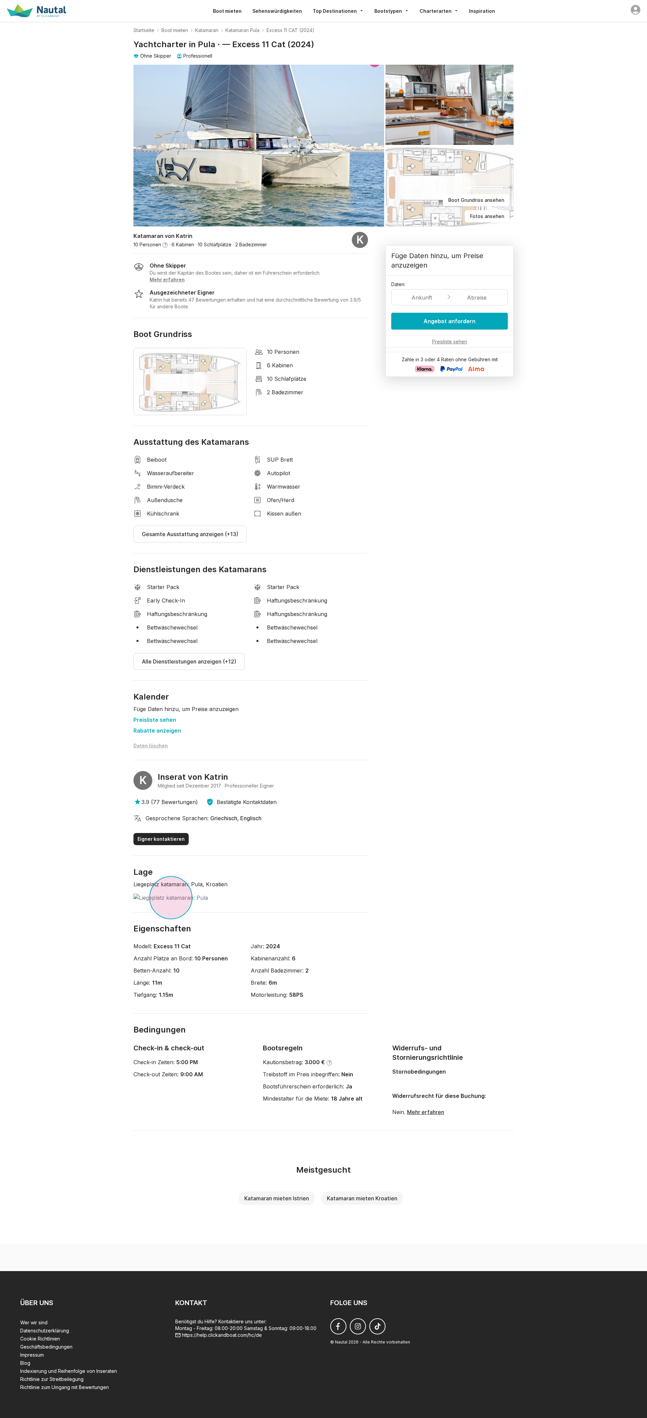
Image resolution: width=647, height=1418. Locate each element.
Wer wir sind (34, 1322)
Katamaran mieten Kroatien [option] (362, 1198)
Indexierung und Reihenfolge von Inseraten (68, 1371)
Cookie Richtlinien (40, 1339)
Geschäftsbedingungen (46, 1347)
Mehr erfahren (425, 1112)
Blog (25, 1363)
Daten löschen (150, 745)
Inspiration (482, 11)
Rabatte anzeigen (157, 730)
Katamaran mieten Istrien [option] (276, 1198)
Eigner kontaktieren (161, 839)
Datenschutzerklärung (44, 1330)
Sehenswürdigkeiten (277, 11)
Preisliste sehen (154, 719)
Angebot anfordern (449, 321)
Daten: (398, 284)
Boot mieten (227, 11)
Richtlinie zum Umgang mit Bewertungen (64, 1387)
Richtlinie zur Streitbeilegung (52, 1379)
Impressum (32, 1355)
